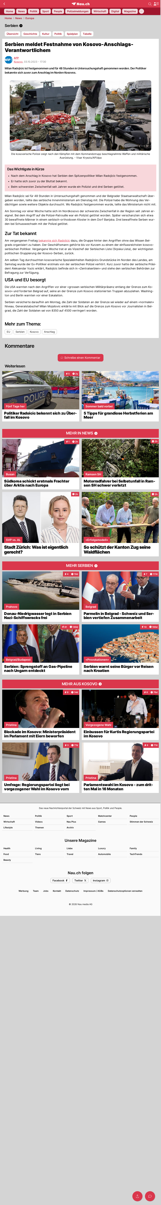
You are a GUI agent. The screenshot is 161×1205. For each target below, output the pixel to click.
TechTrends (136, 854)
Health (6, 848)
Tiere (38, 854)
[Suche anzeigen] (150, 4)
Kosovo (18, 61)
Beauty (7, 860)
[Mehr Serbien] (80, 565)
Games (102, 821)
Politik (38, 816)
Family (133, 848)
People (133, 816)
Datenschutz (72, 891)
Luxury (102, 848)
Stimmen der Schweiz (141, 821)
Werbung (23, 891)
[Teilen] (137, 1196)
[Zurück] (4, 4)
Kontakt (57, 891)
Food (6, 854)
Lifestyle (8, 827)
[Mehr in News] (80, 433)
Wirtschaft (9, 821)
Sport (70, 816)
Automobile (104, 854)
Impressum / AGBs (93, 891)
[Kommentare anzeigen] (150, 1196)
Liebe (69, 848)
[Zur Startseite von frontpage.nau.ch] (80, 3)
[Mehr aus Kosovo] (80, 684)
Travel (70, 854)
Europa (29, 18)
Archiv (70, 827)
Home (8, 18)
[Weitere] (141, 11)
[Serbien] (80, 25)
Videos (39, 821)
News (18, 18)
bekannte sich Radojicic (54, 240)
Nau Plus (71, 821)
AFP (16, 57)
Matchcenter (105, 816)
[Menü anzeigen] (156, 4)
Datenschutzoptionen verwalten (125, 891)
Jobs (45, 891)
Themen (39, 827)
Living (38, 848)
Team (36, 891)
